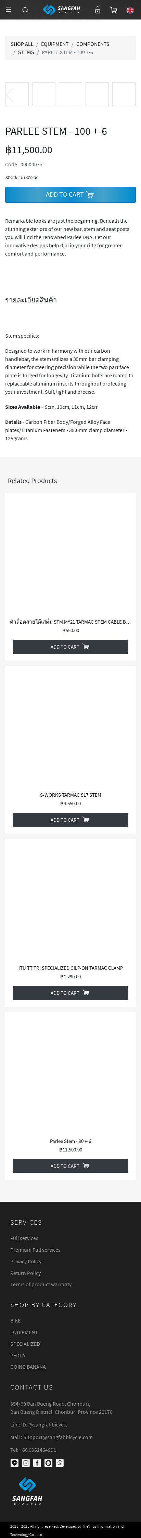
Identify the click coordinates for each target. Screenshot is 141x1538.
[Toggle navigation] (8, 9)
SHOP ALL (22, 43)
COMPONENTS (93, 43)
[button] (131, 95)
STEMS (26, 52)
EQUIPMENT (55, 43)
